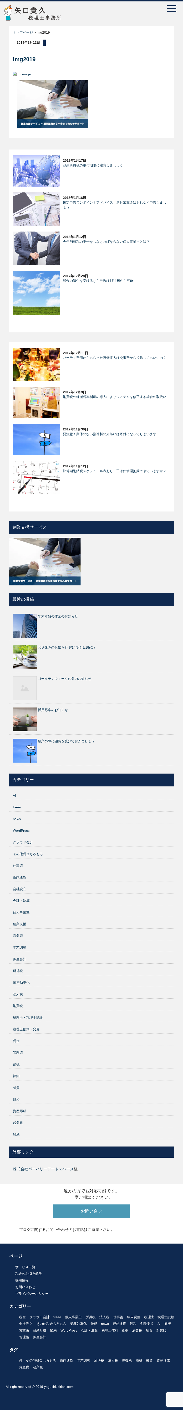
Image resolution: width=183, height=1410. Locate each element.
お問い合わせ (25, 1287)
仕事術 (18, 866)
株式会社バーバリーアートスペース (43, 1169)
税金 (16, 1041)
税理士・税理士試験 (28, 1017)
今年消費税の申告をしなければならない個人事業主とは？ (106, 241)
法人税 (18, 994)
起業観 (18, 1123)
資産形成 (19, 1111)
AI (14, 795)
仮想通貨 (19, 877)
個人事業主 (21, 912)
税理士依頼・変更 (26, 1029)
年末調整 (19, 947)
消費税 (18, 1006)
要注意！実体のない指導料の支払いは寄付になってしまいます (109, 434)
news (17, 819)
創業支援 (19, 924)
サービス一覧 (25, 1267)
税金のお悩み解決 (28, 1274)
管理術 (18, 1052)
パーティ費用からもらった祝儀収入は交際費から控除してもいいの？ (114, 358)
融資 (16, 1088)
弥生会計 (19, 959)
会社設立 (19, 889)
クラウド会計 (23, 842)
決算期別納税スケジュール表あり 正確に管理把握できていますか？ (114, 471)
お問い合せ (91, 1211)
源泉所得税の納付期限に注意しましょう (93, 165)
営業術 (18, 936)
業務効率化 (21, 982)
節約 (16, 1076)
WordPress (21, 830)
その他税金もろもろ (28, 854)
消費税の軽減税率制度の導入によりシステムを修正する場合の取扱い (114, 397)
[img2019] (52, 104)
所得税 (18, 971)
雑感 (16, 1134)
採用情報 (22, 1280)
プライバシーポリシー (32, 1294)
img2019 (24, 59)
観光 (16, 1099)
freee (17, 807)
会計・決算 (21, 901)
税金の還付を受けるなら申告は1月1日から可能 (98, 281)
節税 (16, 1064)
